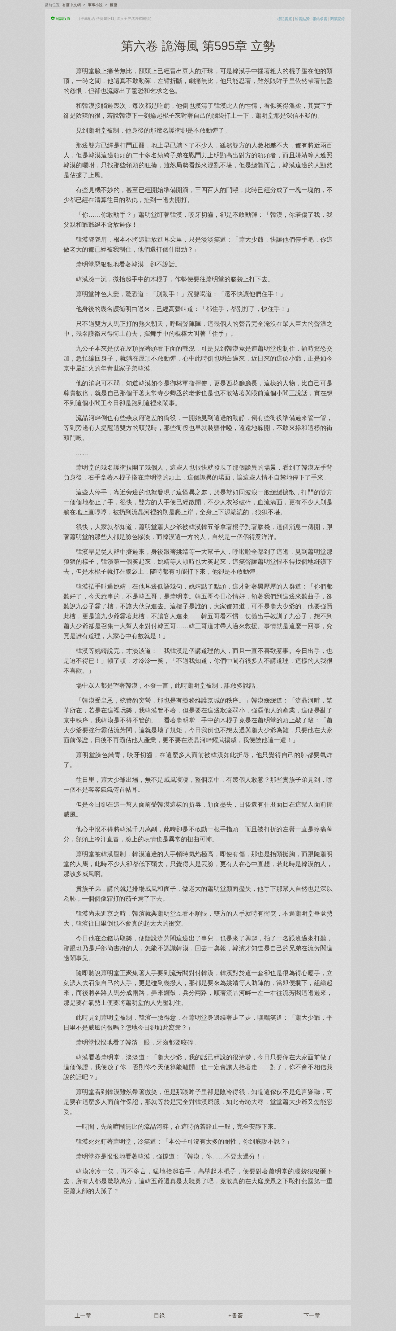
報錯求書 (319, 19)
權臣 (113, 5)
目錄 (159, 1315)
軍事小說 (95, 5)
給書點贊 (302, 19)
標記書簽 (284, 19)
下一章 (311, 1315)
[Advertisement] (198, 1244)
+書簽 (235, 1315)
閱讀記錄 (337, 19)
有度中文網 (71, 5)
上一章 (83, 1315)
